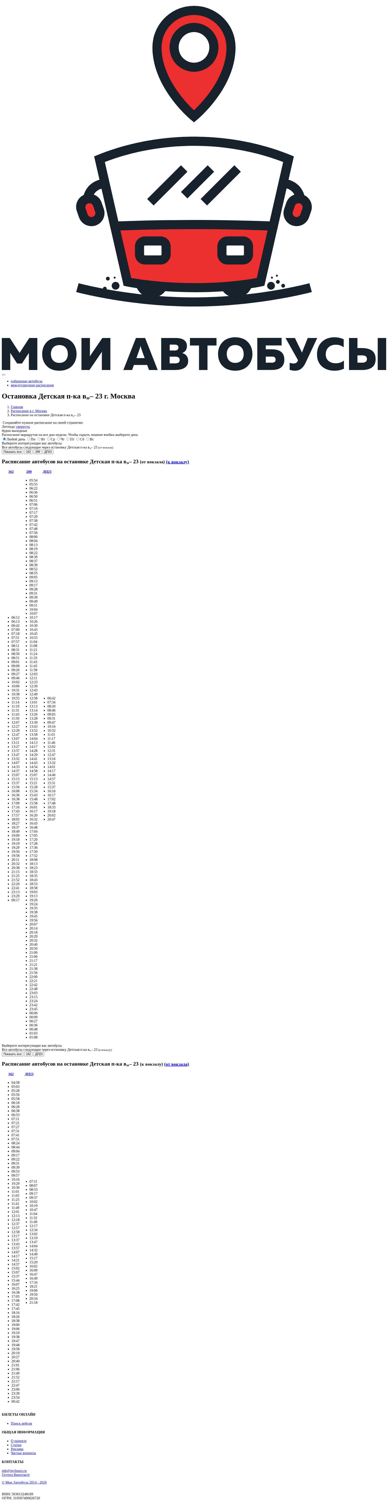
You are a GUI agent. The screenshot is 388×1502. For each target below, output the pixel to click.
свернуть (23, 427)
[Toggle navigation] (3, 374)
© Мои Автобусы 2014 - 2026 (24, 1482)
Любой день (16, 439)
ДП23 (48, 451)
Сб (82, 439)
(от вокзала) (176, 1064)
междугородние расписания (32, 385)
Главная (17, 407)
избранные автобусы (26, 381)
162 (28, 451)
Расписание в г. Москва (29, 411)
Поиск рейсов (21, 1423)
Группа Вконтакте (16, 1475)
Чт (62, 439)
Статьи (16, 1445)
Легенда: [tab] (16, 427)
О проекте (18, 1441)
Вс (92, 439)
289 (37, 451)
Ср (53, 439)
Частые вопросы (23, 1453)
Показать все (13, 451)
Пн (33, 439)
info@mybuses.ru (14, 1471)
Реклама (17, 1449)
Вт (43, 439)
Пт (72, 439)
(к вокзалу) (177, 461)
